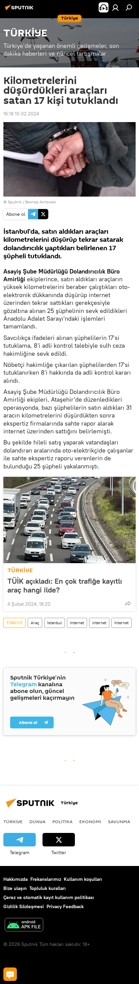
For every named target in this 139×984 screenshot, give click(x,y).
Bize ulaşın (15, 888)
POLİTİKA (62, 821)
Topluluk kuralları (47, 888)
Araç (35, 622)
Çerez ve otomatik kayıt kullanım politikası (48, 897)
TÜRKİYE (20, 570)
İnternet (121, 622)
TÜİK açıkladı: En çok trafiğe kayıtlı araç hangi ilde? (64, 585)
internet (99, 622)
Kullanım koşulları (83, 879)
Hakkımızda (15, 879)
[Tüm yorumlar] (10, 974)
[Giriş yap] (115, 7)
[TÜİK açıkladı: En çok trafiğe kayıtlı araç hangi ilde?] (69, 520)
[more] (128, 603)
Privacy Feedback (65, 906)
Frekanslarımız (45, 879)
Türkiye (13, 821)
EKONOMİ (90, 821)
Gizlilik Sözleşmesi (23, 906)
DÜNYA (37, 821)
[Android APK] (24, 925)
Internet (77, 622)
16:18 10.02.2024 (21, 114)
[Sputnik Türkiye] (20, 10)
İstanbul (54, 622)
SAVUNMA (119, 821)
